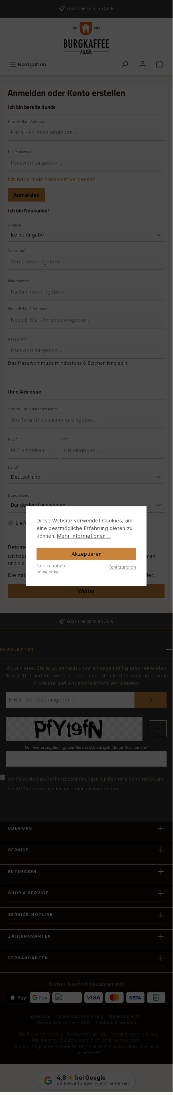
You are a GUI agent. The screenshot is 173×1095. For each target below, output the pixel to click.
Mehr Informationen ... (84, 536)
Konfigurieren (122, 567)
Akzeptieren (86, 554)
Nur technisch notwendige (51, 568)
